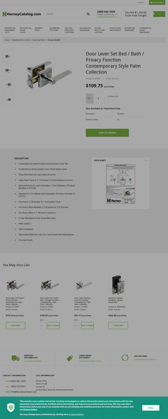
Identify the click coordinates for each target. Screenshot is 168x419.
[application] (84, 408)
